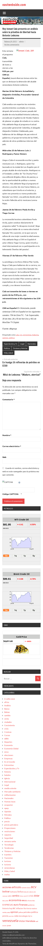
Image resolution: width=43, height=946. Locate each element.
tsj (29, 916)
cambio (7, 715)
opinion (5, 338)
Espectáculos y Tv (10, 344)
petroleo (27, 912)
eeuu (6, 752)
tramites (7, 854)
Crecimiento (9, 725)
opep (6, 808)
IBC (14, 908)
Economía (8, 745)
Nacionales (32, 344)
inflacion (19, 908)
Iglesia (7, 778)
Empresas (8, 758)
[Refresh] (19, 482)
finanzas (23, 904)
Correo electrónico (11, 446)
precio (7, 821)
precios (11, 916)
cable (9, 896)
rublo (16, 916)
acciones (6, 887)
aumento (24, 887)
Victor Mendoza (27, 920)
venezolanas (9, 868)
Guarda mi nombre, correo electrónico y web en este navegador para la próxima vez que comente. (20, 471)
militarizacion (10, 795)
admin (21, 41)
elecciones (8, 755)
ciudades (8, 722)
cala (17, 335)
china (21, 896)
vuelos (7, 874)
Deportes (8, 742)
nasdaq (4, 912)
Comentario (8, 399)
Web (4, 457)
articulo (16, 887)
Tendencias (9, 848)
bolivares (13, 892)
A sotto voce (9, 699)
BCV (33, 887)
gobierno (31, 905)
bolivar (6, 891)
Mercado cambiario (12, 791)
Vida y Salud (8, 353)
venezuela (10, 921)
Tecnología (8, 844)
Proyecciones (10, 828)
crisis (6, 728)
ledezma (35, 335)
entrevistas (27, 335)
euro (16, 904)
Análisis (7, 705)
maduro (34, 908)
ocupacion (8, 805)
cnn (20, 335)
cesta (6, 718)
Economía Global (11, 748)
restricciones (9, 831)
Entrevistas (9, 765)
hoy (10, 908)
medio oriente (10, 788)
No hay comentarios (11, 44)
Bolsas (7, 712)
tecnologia (23, 916)
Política (7, 348)
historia (7, 771)
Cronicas (7, 732)
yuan (9, 925)
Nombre (6, 435)
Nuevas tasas (9, 801)
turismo (7, 861)
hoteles (7, 775)
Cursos (7, 735)
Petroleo (8, 815)
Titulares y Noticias (20, 348)
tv (31, 916)
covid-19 (25, 896)
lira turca (27, 908)
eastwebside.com (14, 4)
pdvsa (21, 912)
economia (15, 900)
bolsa (20, 891)
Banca (6, 708)
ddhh (6, 738)
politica (12, 338)
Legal (22, 344)
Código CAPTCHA (10, 494)
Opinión (7, 811)
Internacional (9, 781)
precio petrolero (11, 824)
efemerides (31, 900)
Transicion (8, 858)
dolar (37, 895)
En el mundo (9, 762)
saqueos (7, 834)
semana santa (10, 841)
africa (6, 702)
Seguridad (8, 838)
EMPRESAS (7, 904)
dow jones (5, 900)
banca (29, 887)
